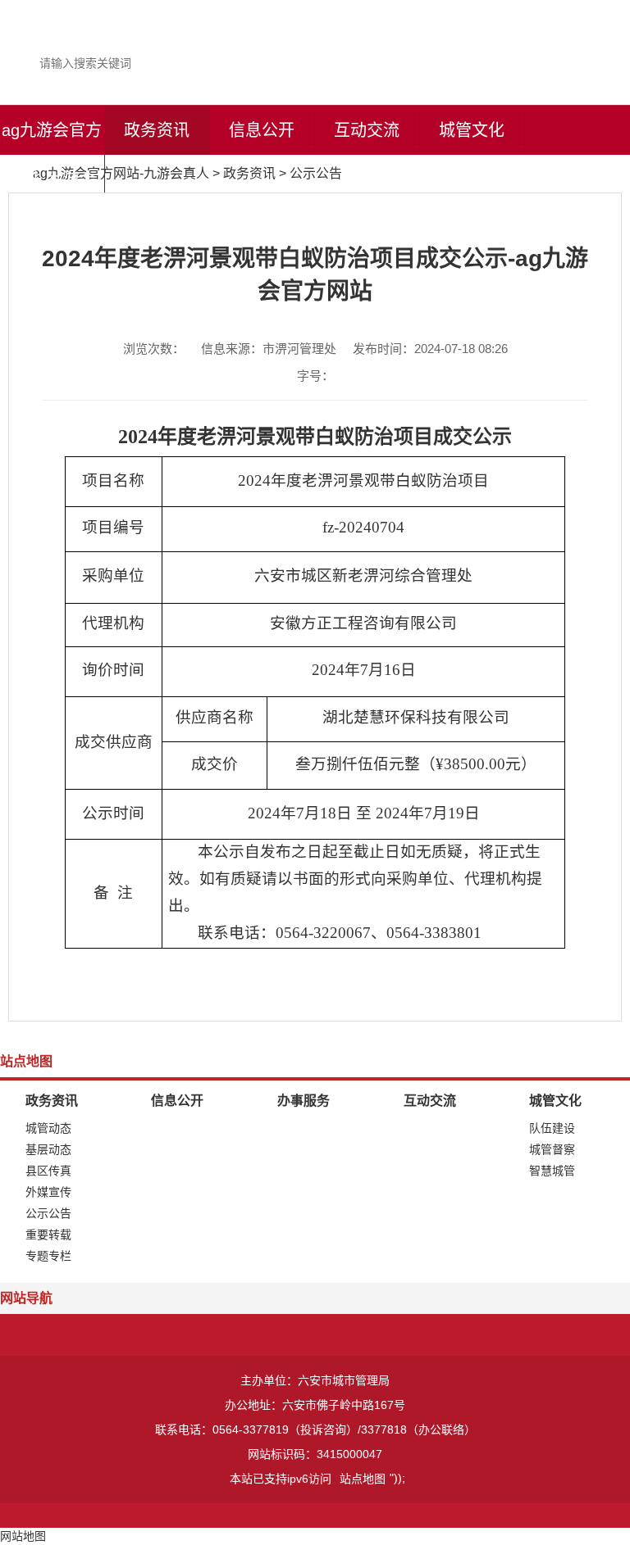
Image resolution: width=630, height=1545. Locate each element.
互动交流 (366, 130)
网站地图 (23, 1536)
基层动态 (48, 1149)
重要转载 (48, 1234)
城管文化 (471, 130)
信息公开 (261, 130)
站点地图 (363, 1478)
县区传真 (48, 1170)
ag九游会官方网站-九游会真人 (52, 179)
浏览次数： (154, 349)
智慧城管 (552, 1170)
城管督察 (552, 1149)
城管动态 (48, 1128)
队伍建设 (552, 1128)
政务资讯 (156, 130)
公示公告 (316, 173)
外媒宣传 (48, 1191)
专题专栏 (48, 1255)
